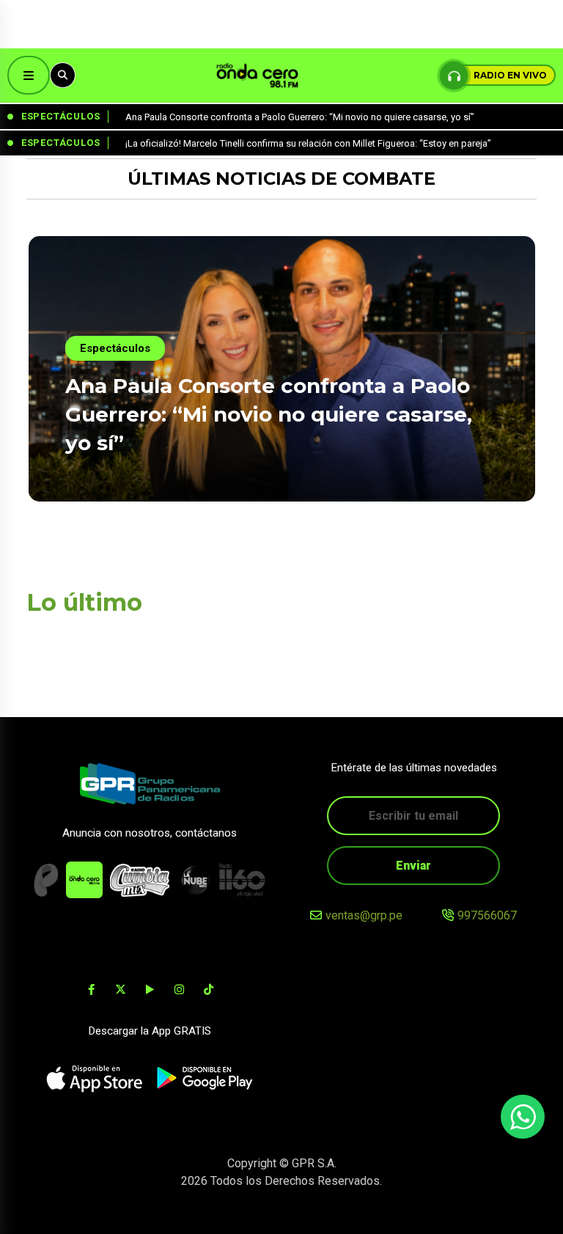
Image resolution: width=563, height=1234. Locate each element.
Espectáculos (115, 348)
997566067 (487, 915)
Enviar (413, 866)
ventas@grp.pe (363, 915)
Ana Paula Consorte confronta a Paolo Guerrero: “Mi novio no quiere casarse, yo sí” (268, 414)
